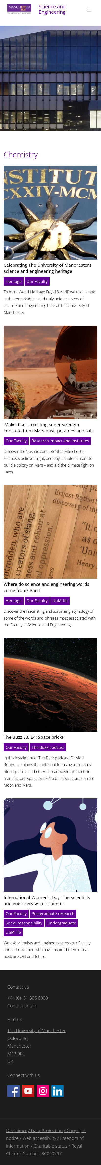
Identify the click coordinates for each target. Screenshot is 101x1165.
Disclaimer (16, 1130)
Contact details (22, 1006)
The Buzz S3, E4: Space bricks (34, 737)
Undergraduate (61, 923)
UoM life (60, 600)
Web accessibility (39, 1138)
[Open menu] (89, 9)
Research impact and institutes (60, 441)
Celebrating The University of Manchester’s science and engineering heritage (48, 268)
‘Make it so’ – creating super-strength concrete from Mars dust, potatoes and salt (48, 428)
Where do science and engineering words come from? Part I (46, 587)
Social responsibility (24, 923)
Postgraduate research (53, 913)
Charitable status (50, 1146)
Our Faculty (37, 281)
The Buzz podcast (48, 747)
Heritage (14, 281)
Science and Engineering (52, 9)
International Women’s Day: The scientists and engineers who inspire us (47, 900)
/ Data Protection (45, 1130)
